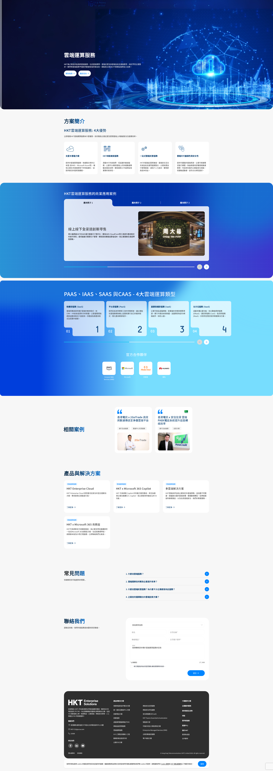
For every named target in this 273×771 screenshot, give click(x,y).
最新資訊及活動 (187, 711)
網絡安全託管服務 (149, 706)
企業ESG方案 (117, 742)
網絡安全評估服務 (149, 710)
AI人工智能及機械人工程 (121, 734)
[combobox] (167, 625)
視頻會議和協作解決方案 (121, 706)
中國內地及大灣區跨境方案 (152, 726)
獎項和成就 (186, 734)
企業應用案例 (186, 706)
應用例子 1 (88, 202)
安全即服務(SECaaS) (150, 714)
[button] (196, 625)
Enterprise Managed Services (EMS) (155, 730)
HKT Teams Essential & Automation (155, 718)
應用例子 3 (185, 202)
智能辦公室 (146, 722)
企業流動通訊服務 (149, 734)
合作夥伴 (185, 738)
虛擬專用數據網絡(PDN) (121, 722)
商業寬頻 (116, 718)
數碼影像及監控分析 (120, 738)
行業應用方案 (186, 701)
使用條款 (79, 753)
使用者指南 (186, 720)
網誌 (183, 716)
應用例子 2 (136, 202)
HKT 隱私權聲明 (176, 764)
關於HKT (185, 730)
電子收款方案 (147, 738)
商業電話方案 (117, 714)
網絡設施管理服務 (119, 726)
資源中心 (185, 725)
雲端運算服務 (117, 730)
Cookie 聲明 (165, 764)
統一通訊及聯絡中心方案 (121, 710)
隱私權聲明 (71, 753)
